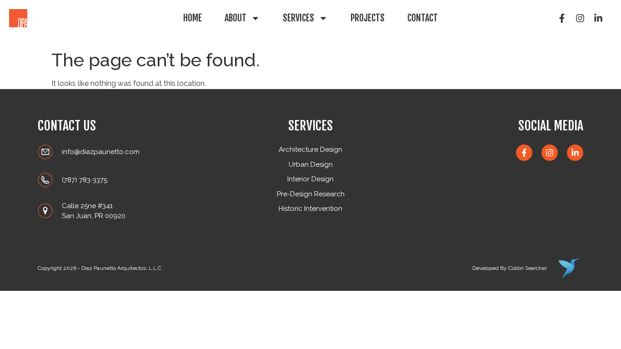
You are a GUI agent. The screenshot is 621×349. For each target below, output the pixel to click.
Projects (368, 18)
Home (192, 18)
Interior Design (310, 179)
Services (298, 18)
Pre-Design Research (311, 194)
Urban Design (311, 164)
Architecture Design (310, 149)
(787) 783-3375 (84, 180)
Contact (422, 18)
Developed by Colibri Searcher (509, 268)
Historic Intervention (310, 208)
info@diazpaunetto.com (101, 152)
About (235, 18)
